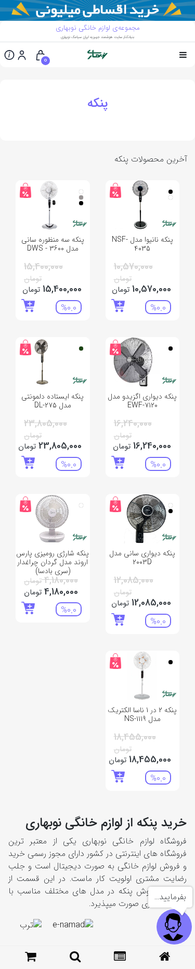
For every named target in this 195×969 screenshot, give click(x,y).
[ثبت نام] (22, 54)
